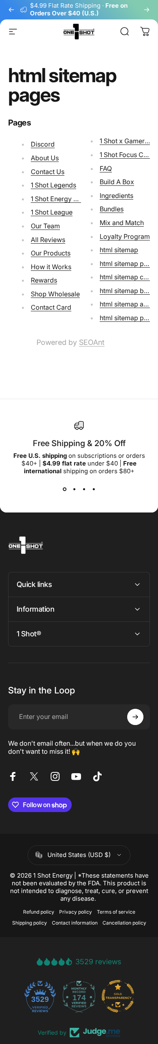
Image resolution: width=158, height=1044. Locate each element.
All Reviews (48, 240)
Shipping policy (29, 923)
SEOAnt (92, 342)
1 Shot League (52, 212)
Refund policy (38, 912)
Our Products (50, 253)
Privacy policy (75, 912)
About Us (45, 158)
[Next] (147, 9)
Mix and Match (122, 223)
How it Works (51, 267)
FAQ (106, 168)
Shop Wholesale (55, 294)
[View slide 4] (93, 489)
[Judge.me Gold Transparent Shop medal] (118, 996)
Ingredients (116, 195)
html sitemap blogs (128, 291)
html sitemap (119, 250)
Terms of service (116, 912)
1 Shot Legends (53, 185)
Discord (43, 144)
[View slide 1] (64, 489)
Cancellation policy (124, 923)
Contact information (75, 923)
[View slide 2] (74, 489)
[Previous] (11, 9)
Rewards (44, 280)
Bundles (112, 209)
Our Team (45, 226)
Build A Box (117, 182)
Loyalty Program (125, 236)
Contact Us (47, 172)
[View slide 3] (84, 489)
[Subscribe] (135, 717)
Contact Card (51, 307)
